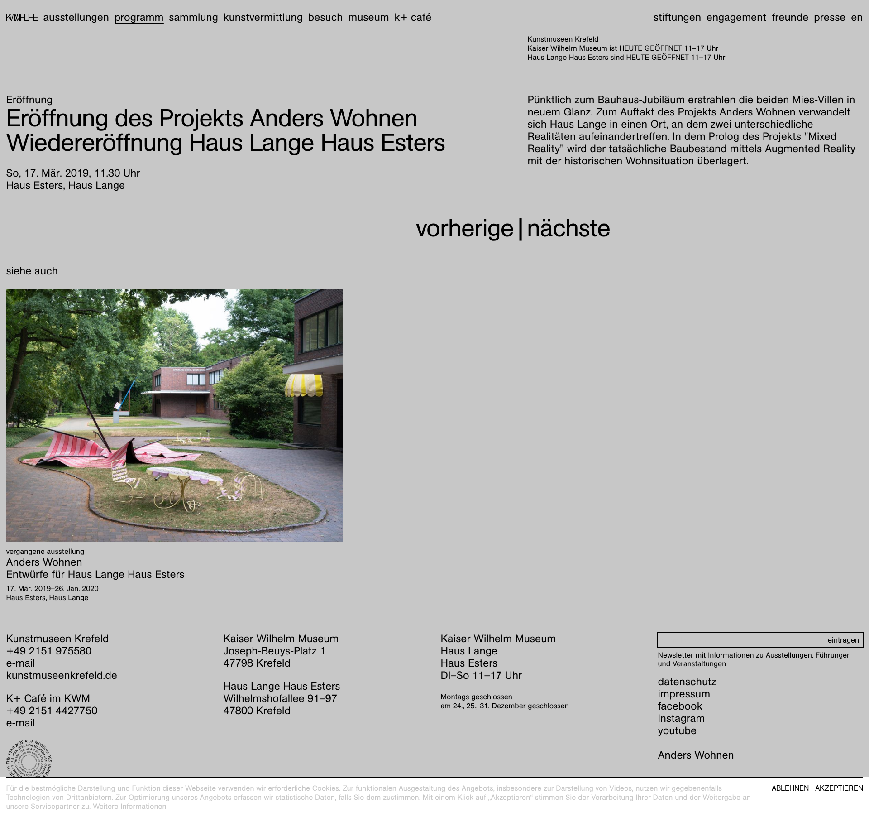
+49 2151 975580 (49, 651)
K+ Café (412, 17)
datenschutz (687, 681)
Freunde (790, 17)
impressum (684, 694)
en (857, 17)
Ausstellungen (76, 17)
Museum (368, 17)
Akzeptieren (839, 788)
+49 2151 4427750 (52, 710)
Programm (139, 17)
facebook (680, 706)
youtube (677, 730)
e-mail (20, 663)
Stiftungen (677, 17)
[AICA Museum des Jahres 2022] (108, 762)
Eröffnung (29, 99)
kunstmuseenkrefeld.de (61, 675)
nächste (568, 228)
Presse (829, 17)
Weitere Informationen (130, 806)
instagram (681, 718)
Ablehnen (790, 788)
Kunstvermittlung (263, 17)
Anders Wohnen (696, 755)
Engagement (736, 17)
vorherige (465, 228)
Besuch (325, 17)
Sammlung (193, 17)
